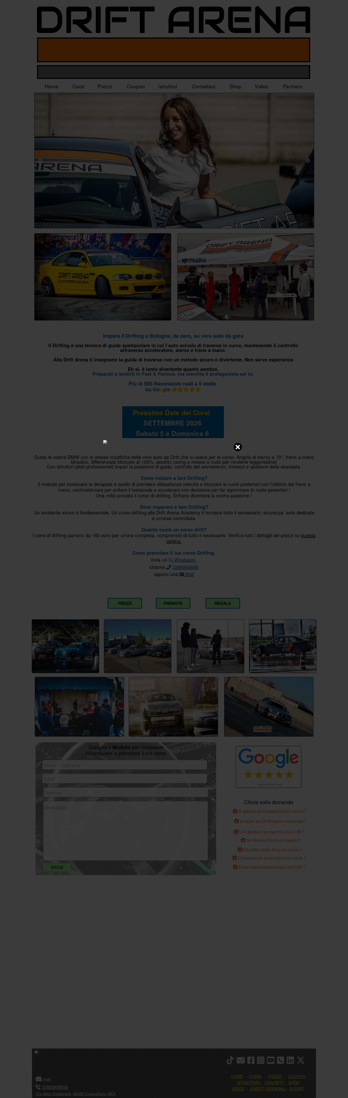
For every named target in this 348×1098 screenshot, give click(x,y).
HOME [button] (237, 1076)
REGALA (222, 603)
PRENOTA (173, 603)
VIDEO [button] (238, 1089)
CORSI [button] (255, 1076)
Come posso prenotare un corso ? (272, 857)
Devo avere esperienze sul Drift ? (271, 867)
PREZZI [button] (275, 1076)
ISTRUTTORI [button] (248, 1082)
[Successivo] (308, 160)
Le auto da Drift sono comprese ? (272, 821)
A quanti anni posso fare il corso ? (271, 811)
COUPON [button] (296, 1076)
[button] (51, 1079)
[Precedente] (40, 160)
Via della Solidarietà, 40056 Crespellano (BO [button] (75, 1094)
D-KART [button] (297, 1089)
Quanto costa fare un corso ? (272, 849)
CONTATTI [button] (274, 1082)
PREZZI (125, 603)
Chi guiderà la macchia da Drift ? (271, 831)
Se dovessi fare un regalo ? (272, 840)
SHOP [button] (293, 1082)
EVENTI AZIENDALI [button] (268, 1089)
